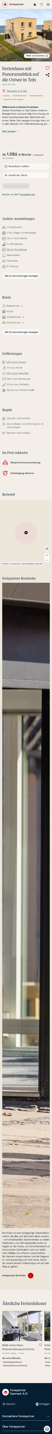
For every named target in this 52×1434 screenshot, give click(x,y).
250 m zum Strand (16, 362)
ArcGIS (5, 563)
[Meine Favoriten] (41, 4)
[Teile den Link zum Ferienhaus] (47, 75)
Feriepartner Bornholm (14, 1275)
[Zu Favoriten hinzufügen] (47, 68)
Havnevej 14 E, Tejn (17, 91)
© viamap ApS (14, 563)
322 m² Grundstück (17, 250)
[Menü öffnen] (48, 4)
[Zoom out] (47, 560)
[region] (26, 532)
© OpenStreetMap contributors (31, 563)
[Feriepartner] (13, 4)
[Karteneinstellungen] (47, 548)
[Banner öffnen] (47, 1429)
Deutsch (10, 1404)
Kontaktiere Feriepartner (18, 1416)
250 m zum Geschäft (18, 373)
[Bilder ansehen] (26, 35)
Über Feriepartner (13, 1426)
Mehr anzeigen (9, 131)
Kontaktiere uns (27, 195)
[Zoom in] (47, 555)
